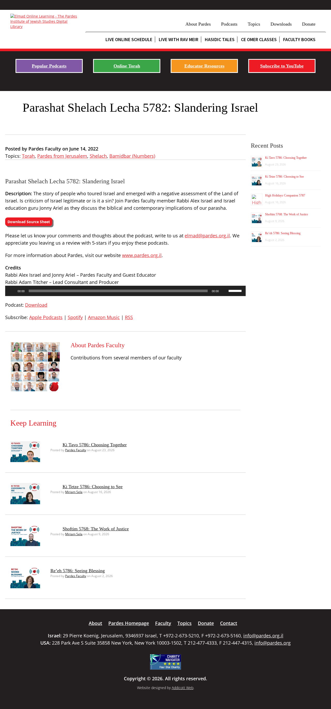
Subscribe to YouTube (282, 66)
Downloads (281, 24)
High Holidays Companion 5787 (285, 195)
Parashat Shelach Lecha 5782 (95, 107)
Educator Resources (204, 66)
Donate (308, 24)
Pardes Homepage (128, 623)
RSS (129, 317)
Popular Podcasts (49, 66)
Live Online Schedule (129, 39)
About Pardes (198, 24)
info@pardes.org (272, 643)
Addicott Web (182, 687)
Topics (254, 24)
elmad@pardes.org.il (207, 235)
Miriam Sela (73, 492)
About (95, 623)
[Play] (11, 290)
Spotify (75, 317)
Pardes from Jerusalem (62, 156)
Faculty (163, 623)
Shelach (98, 156)
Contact (228, 623)
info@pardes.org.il (263, 635)
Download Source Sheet (28, 221)
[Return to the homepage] (45, 21)
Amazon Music (104, 317)
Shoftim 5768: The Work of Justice (96, 528)
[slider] (236, 290)
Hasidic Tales (220, 39)
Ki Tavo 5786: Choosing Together (95, 444)
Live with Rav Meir (178, 39)
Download (36, 305)
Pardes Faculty (75, 450)
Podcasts (229, 24)
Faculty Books (299, 39)
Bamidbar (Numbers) (132, 156)
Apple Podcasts (46, 317)
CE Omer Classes (259, 39)
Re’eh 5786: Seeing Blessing (77, 570)
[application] (125, 291)
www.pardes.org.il (142, 255)
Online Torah (127, 66)
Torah (28, 156)
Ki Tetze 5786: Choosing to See (93, 486)
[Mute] (224, 290)
